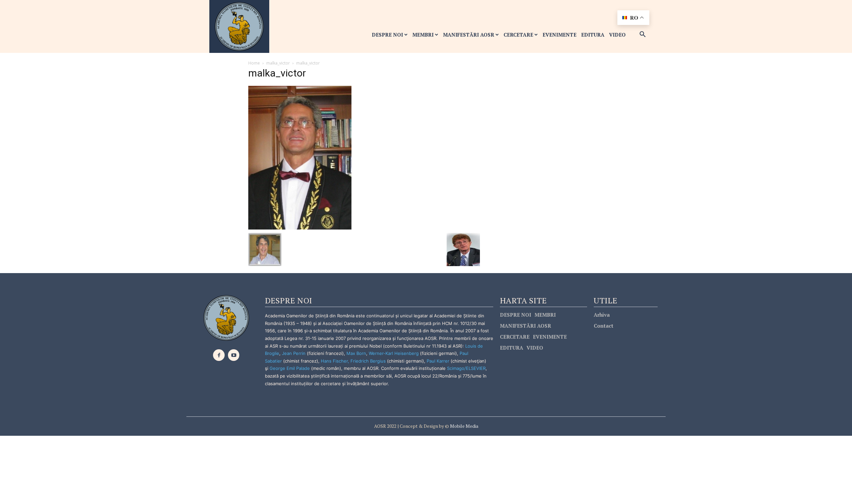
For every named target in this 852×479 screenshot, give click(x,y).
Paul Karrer (438, 361)
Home (254, 63)
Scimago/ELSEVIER (466, 368)
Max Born (356, 353)
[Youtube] (234, 355)
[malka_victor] (299, 157)
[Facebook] (219, 355)
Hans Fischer (334, 361)
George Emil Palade (290, 368)
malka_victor (278, 63)
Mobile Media (463, 426)
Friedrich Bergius (368, 361)
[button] (642, 34)
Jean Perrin (294, 353)
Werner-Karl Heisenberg (394, 353)
